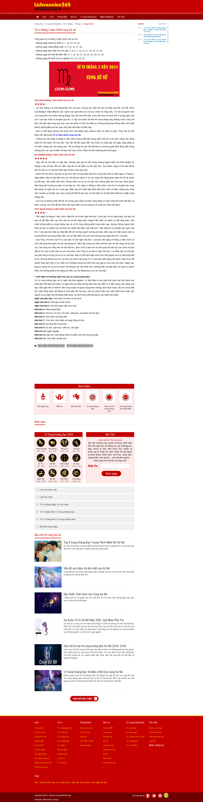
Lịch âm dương (40, 732)
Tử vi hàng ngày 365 (64, 728)
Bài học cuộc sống (155, 728)
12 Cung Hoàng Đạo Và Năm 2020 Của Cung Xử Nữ (93, 672)
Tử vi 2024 (61, 745)
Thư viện (121, 17)
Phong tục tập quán (41, 767)
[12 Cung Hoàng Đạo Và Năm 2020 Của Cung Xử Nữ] (48, 690)
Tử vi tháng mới (62, 737)
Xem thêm (84, 386)
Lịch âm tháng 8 (40, 750)
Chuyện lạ (152, 741)
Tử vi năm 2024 (131, 745)
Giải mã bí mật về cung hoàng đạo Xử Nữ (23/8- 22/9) (95, 646)
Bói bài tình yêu (108, 745)
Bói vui (73, 17)
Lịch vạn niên (39, 728)
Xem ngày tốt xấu (41, 754)
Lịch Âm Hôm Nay (48, 490)
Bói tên (105, 754)
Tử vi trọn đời (62, 763)
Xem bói (106, 728)
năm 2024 (39, 178)
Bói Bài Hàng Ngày (49, 526)
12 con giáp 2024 (63, 741)
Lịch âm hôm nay (40, 737)
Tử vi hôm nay (131, 728)
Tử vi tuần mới (62, 732)
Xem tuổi (83, 737)
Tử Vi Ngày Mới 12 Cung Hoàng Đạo (57, 512)
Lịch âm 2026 (39, 741)
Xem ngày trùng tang (42, 758)
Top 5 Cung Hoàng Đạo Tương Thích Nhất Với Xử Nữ (94, 542)
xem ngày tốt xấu (99, 782)
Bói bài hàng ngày (109, 763)
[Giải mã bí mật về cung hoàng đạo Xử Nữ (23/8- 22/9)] (48, 664)
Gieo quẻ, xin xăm (109, 750)
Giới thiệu (38, 799)
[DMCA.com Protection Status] (166, 797)
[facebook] (148, 797)
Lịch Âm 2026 (46, 497)
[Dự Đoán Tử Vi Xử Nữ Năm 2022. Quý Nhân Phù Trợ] (48, 638)
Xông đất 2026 (62, 754)
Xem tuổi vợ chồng (86, 741)
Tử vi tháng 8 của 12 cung (135, 737)
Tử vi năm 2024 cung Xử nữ (51, 345)
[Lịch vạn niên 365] (53, 7)
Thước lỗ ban (85, 732)
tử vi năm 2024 (63, 782)
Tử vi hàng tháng (132, 741)
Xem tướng (107, 732)
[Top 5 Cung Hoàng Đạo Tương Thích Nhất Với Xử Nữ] (48, 561)
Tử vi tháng (68, 24)
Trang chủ (39, 24)
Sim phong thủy (85, 745)
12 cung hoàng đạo (88, 17)
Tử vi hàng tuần (131, 732)
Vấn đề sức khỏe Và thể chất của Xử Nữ (87, 568)
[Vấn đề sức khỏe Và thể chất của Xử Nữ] (48, 587)
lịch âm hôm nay (47, 782)
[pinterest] (160, 797)
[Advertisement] (125, 6)
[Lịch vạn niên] (38, 17)
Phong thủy (62, 17)
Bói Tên (110, 434)
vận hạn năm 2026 (80, 782)
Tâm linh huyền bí (155, 732)
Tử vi (52, 17)
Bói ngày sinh (108, 737)
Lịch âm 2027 (39, 745)
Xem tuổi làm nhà (86, 728)
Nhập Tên (93, 465)
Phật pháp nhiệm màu (156, 737)
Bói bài (105, 741)
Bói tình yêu (107, 758)
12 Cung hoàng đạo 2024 (58, 434)
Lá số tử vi (61, 758)
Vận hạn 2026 (62, 750)
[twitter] (154, 797)
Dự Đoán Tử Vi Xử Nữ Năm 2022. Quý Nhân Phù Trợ (94, 620)
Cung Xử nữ (89, 24)
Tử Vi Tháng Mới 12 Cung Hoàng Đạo (58, 519)
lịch (36, 782)
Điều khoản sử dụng (50, 799)
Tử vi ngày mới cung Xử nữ (80, 345)
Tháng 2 (78, 24)
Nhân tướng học (107, 17)
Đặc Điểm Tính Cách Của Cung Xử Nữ (85, 594)
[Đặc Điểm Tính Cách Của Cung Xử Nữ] (48, 613)
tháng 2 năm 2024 (48, 112)
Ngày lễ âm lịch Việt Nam (43, 763)
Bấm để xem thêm (82, 698)
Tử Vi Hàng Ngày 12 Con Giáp (54, 504)
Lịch (44, 17)
